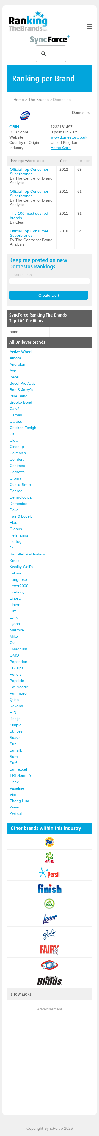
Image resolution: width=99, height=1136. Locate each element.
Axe (13, 370)
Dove (14, 510)
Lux (13, 611)
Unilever (23, 342)
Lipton (15, 605)
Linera (15, 598)
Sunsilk (16, 750)
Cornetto (17, 472)
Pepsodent (19, 661)
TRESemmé (20, 775)
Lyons (15, 623)
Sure (14, 756)
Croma (15, 478)
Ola (13, 642)
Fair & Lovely (21, 516)
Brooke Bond (21, 402)
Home (18, 99)
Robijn (15, 718)
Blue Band (19, 396)
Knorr (14, 560)
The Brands (38, 99)
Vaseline (17, 788)
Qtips (14, 699)
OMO (14, 655)
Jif (11, 548)
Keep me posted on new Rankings (38, 263)
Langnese (18, 579)
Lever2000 (19, 586)
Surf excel (18, 769)
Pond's (15, 674)
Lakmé (15, 573)
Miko (14, 636)
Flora (14, 522)
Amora (15, 358)
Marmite (17, 630)
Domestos (18, 503)
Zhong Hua (19, 801)
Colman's (18, 453)
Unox (14, 782)
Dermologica (21, 497)
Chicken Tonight (23, 427)
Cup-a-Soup (20, 484)
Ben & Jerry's (21, 389)
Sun (13, 744)
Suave (15, 737)
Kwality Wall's (21, 567)
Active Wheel (21, 352)
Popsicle (17, 680)
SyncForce (18, 315)
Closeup (17, 446)
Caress (16, 421)
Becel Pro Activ (22, 383)
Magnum (19, 649)
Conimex (17, 465)
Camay (16, 415)
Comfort (17, 459)
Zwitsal (16, 813)
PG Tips (16, 668)
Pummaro (18, 693)
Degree (16, 491)
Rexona (16, 706)
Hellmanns (19, 535)
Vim (13, 794)
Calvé (15, 408)
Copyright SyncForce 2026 (49, 1128)
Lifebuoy (17, 592)
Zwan (14, 807)
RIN (13, 712)
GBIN (14, 127)
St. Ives (16, 731)
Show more (21, 994)
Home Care (61, 147)
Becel (14, 377)
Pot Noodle (19, 687)
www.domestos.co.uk (69, 137)
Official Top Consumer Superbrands (29, 171)
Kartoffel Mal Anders (27, 554)
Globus (16, 529)
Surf (13, 763)
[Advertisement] (49, 1061)
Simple (15, 725)
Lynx (14, 617)
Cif (12, 434)
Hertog (15, 541)
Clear (14, 440)
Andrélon (17, 364)
